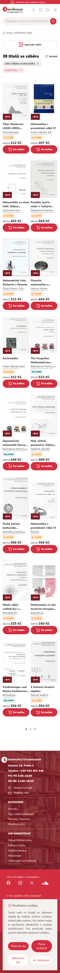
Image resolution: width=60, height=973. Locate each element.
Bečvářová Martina (42, 366)
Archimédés (10, 358)
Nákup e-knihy (16, 845)
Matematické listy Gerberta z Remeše (15, 282)
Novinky (13, 809)
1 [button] (26, 729)
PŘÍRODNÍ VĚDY (23, 33)
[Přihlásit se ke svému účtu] (33, 10)
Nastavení (43, 960)
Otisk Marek (10, 288)
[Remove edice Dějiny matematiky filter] (37, 63)
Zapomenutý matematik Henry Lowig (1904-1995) (15, 443)
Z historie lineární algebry (42, 689)
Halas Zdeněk (11, 366)
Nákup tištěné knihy (20, 840)
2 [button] (30, 729)
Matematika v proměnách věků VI (43, 526)
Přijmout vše (18, 946)
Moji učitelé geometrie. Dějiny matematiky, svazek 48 (43, 443)
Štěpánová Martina (42, 210)
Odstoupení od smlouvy (22, 861)
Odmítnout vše (18, 960)
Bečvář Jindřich (39, 695)
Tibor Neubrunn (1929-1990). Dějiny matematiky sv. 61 (15, 126)
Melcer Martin (39, 288)
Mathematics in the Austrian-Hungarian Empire (44, 607)
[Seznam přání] (40, 10)
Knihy (9, 33)
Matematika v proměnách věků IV (43, 126)
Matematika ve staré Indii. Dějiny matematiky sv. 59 (16, 204)
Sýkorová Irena (11, 210)
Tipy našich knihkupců (21, 814)
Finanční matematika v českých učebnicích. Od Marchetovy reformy (43, 283)
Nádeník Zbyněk (40, 449)
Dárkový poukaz (17, 850)
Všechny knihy (16, 824)
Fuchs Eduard (39, 132)
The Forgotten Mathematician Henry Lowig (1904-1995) (44, 360)
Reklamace (14, 856)
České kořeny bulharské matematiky (11, 526)
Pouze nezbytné (41, 946)
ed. (50, 132)
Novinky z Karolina (19, 819)
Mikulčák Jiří (10, 613)
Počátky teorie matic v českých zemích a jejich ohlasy (41, 204)
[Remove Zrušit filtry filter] (20, 70)
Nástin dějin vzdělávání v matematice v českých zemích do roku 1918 (15, 607)
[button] (34, 729)
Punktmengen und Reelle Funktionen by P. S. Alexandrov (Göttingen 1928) (15, 689)
